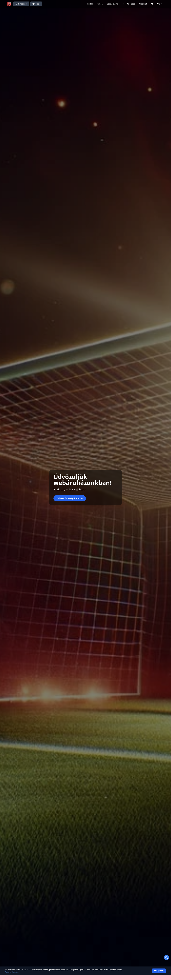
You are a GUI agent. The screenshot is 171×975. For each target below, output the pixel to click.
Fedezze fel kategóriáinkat (69, 498)
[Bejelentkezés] (151, 4)
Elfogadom (159, 970)
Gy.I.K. (100, 4)
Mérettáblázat (129, 4)
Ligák (38, 4)
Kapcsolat (143, 4)
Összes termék (113, 4)
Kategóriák (22, 4)
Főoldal (90, 4)
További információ (12, 972)
